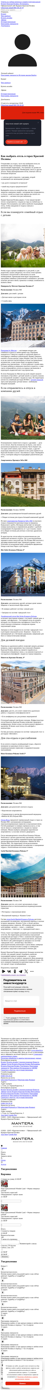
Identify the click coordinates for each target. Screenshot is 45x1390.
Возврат (32, 1080)
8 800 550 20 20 (18, 8)
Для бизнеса (5, 26)
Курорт (3, 14)
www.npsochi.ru (37, 1050)
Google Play (12, 1115)
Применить (5, 1388)
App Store (4, 1115)
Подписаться (19, 1011)
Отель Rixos (5, 820)
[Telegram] (20, 971)
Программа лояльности (9, 24)
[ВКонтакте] (9, 971)
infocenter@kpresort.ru (9, 1080)
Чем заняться (5, 16)
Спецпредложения (25, 1062)
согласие (13, 1018)
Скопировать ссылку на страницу (13, 975)
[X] (26, 971)
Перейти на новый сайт (15, 142)
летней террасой (37, 380)
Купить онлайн (6, 18)
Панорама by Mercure (9, 350)
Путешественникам (8, 22)
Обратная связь (6, 8)
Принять (22, 1383)
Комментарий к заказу (28, 1244)
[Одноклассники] (14, 971)
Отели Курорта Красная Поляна (18, 1064)
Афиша (3, 20)
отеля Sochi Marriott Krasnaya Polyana (20, 919)
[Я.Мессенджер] (3, 971)
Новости (36, 1062)
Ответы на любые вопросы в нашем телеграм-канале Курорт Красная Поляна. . (20, 3)
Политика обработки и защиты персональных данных (21, 1058)
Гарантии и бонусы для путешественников (17, 1070)
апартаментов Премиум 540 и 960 (19, 521)
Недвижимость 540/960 (28, 1068)
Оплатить (5, 1257)
